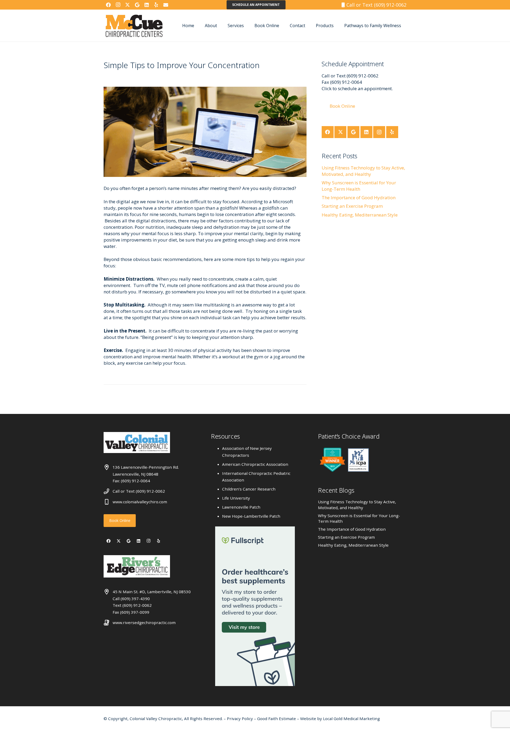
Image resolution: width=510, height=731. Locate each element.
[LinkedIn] (146, 5)
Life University (236, 498)
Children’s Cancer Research (248, 489)
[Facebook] (108, 5)
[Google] (137, 5)
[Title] (166, 5)
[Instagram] (118, 5)
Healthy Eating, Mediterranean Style (360, 215)
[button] (221, 25)
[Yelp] (156, 5)
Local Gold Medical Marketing (351, 718)
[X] (127, 5)
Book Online (119, 520)
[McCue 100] (134, 25)
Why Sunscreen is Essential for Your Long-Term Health (359, 186)
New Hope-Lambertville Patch (251, 516)
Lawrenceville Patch (241, 507)
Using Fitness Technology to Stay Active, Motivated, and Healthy (363, 171)
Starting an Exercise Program (352, 206)
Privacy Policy (240, 718)
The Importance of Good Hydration (359, 197)
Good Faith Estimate (276, 718)
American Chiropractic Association (255, 464)
